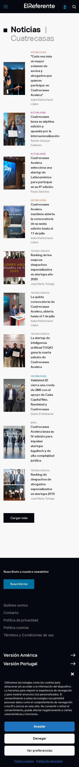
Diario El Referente (42, 414)
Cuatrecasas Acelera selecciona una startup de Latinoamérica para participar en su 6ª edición (42, 172)
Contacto (11, 612)
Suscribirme (19, 584)
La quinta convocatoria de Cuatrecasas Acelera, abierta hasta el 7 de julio (43, 306)
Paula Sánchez (40, 191)
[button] (72, 674)
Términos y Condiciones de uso (29, 635)
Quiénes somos (16, 605)
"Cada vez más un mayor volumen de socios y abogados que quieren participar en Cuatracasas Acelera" (41, 76)
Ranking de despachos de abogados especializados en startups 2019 (43, 484)
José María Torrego (42, 283)
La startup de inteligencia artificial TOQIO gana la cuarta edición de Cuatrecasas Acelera (42, 352)
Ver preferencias (39, 750)
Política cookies (24, 761)
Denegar (39, 738)
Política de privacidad (49, 761)
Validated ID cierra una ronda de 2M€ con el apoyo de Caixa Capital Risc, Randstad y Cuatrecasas (43, 394)
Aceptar (40, 726)
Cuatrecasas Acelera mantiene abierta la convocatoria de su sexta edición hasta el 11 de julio (43, 219)
